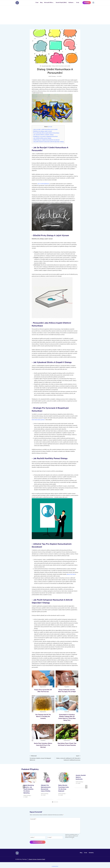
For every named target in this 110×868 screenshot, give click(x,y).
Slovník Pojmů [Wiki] (61, 2)
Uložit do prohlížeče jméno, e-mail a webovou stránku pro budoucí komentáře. (72, 836)
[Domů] (40, 66)
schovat (50, 126)
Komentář (33, 819)
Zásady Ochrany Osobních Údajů (36, 859)
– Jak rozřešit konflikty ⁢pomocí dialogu (41, 138)
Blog (41, 2)
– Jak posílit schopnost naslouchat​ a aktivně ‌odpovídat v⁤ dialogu (48, 141)
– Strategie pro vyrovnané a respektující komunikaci (45, 136)
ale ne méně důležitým (43, 184)
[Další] (86, 786)
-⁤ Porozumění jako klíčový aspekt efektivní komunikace (45, 133)
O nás (77, 2)
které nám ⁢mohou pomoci (38, 420)
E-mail (50, 837)
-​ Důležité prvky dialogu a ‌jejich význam (42, 131)
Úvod (37, 2)
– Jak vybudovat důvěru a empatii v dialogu (43, 134)
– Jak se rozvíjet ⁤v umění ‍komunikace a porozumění (44, 129)
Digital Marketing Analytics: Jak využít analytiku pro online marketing (28, 789)
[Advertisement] (55, 15)
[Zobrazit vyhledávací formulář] (93, 2)
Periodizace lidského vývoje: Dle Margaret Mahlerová (40, 758)
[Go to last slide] (24, 786)
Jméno (32, 837)
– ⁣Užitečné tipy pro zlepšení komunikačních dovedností (45, 140)
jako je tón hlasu (71, 574)
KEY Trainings (53, 76)
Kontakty (86, 2)
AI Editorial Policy (55, 866)
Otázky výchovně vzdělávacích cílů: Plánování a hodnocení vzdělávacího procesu (68, 758)
